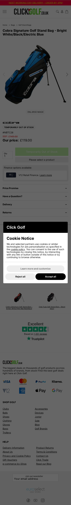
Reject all (20, 276)
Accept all (50, 276)
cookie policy (18, 249)
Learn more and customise (35, 268)
